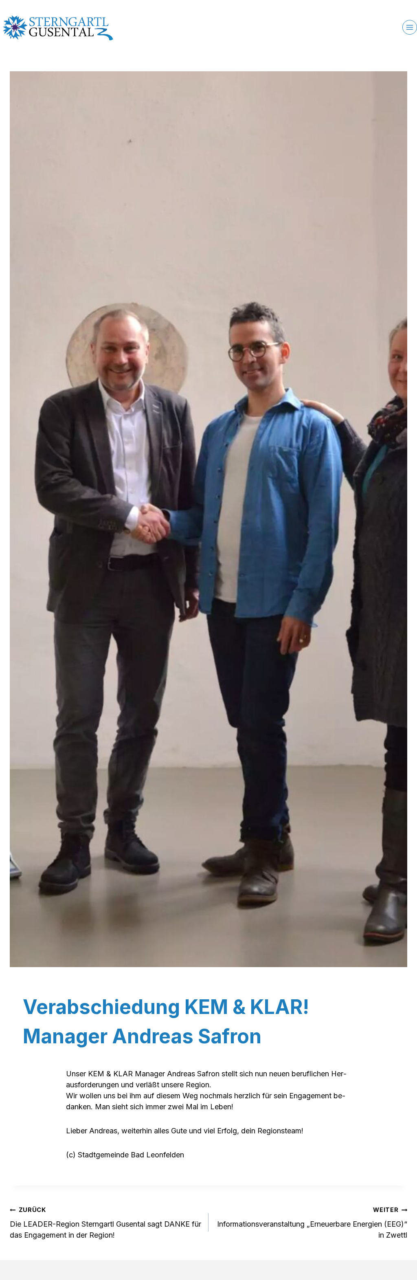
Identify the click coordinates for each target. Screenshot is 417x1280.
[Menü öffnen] (409, 27)
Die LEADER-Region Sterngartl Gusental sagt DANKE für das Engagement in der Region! (105, 1222)
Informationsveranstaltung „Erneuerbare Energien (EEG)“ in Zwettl (312, 1222)
